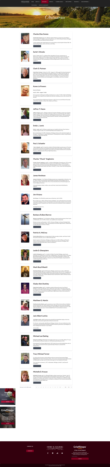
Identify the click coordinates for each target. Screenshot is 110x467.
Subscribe (7, 401)
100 (65, 387)
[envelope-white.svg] (62, 453)
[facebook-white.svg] (48, 453)
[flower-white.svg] (53, 453)
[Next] (71, 387)
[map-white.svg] (57, 453)
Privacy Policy (51, 465)
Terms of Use (55, 465)
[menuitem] (33, 1)
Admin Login (59, 465)
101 (68, 387)
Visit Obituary (37, 46)
